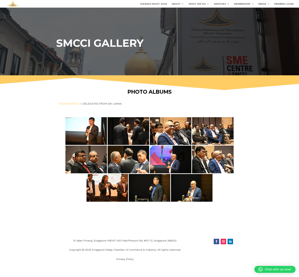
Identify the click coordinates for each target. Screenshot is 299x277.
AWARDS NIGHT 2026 (153, 4)
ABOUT (176, 4)
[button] (275, 269)
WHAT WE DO (197, 4)
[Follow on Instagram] (223, 241)
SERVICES (220, 4)
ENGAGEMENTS (69, 103)
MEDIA (262, 4)
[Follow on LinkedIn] (230, 241)
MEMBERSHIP (242, 4)
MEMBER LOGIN (283, 4)
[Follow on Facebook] (216, 241)
